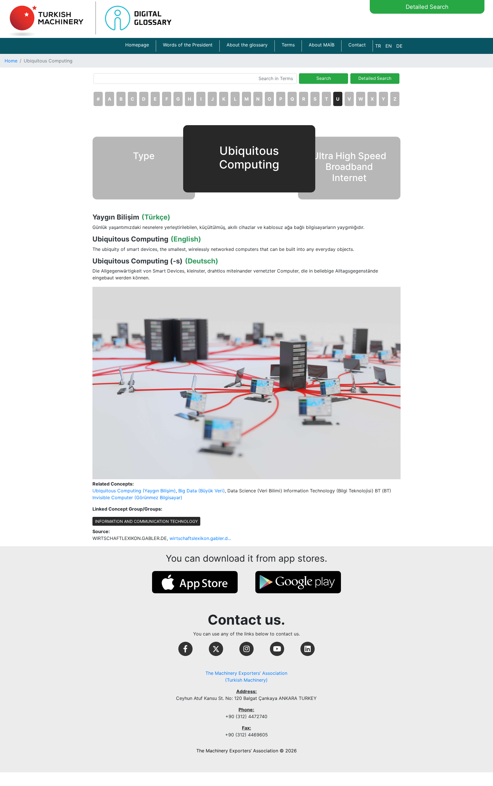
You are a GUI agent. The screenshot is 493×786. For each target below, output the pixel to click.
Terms (288, 45)
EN (388, 46)
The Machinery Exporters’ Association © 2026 (246, 750)
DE (399, 46)
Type (144, 155)
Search (323, 78)
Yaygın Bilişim (115, 217)
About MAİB (321, 45)
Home (11, 61)
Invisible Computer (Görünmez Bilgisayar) (137, 497)
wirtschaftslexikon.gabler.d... (200, 538)
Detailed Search (427, 6)
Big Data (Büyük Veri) (201, 490)
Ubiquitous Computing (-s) (137, 261)
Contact (357, 45)
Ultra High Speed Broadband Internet (349, 166)
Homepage (137, 45)
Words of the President (188, 45)
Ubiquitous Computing (130, 239)
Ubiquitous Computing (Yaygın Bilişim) (134, 490)
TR (378, 46)
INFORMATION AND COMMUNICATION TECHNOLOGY (146, 521)
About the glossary (247, 45)
